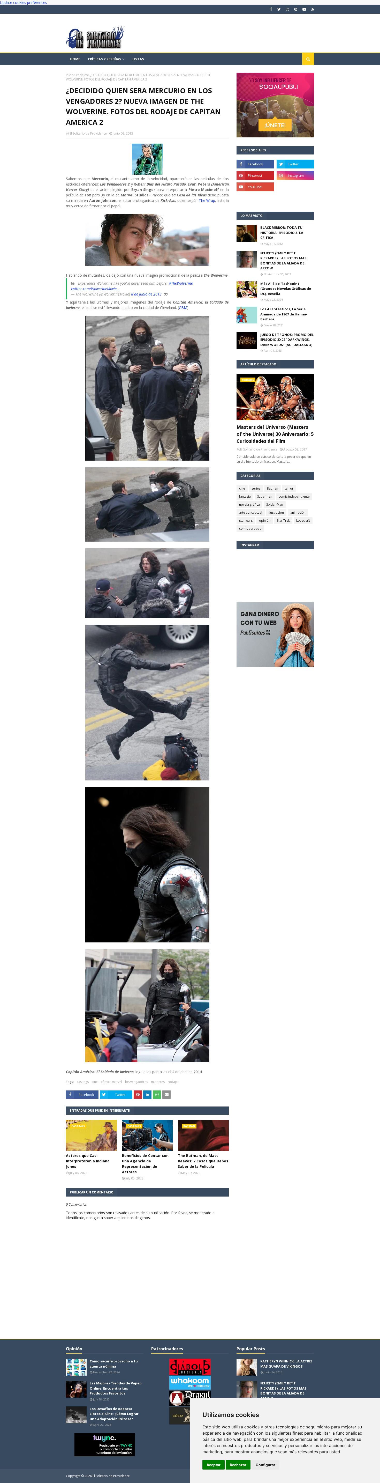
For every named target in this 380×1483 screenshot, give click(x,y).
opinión (264, 520)
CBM (183, 307)
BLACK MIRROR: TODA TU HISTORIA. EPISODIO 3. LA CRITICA (281, 232)
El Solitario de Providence (88, 133)
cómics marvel (111, 1082)
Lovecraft (303, 520)
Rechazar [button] (238, 1465)
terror (289, 488)
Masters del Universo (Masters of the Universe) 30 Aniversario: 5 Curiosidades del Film (275, 434)
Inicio (70, 75)
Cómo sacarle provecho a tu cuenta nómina (114, 1364)
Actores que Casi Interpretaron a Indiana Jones (88, 1161)
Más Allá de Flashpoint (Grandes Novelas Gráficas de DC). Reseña (285, 288)
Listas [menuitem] (138, 59)
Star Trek (283, 520)
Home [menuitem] (75, 59)
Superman (264, 496)
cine (95, 1082)
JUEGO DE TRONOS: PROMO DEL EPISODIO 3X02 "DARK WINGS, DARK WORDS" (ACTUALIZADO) (287, 339)
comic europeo (250, 528)
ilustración (276, 512)
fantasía (245, 496)
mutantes (158, 1082)
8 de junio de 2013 (146, 294)
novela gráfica (249, 504)
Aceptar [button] (214, 1465)
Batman (272, 488)
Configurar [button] (265, 1465)
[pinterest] (296, 9)
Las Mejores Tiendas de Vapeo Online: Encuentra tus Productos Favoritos (116, 1388)
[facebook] (271, 9)
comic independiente (294, 496)
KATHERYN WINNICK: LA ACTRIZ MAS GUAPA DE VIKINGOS (286, 1364)
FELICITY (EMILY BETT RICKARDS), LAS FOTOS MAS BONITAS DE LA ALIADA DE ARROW (283, 261)
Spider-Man (274, 504)
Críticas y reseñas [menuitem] (104, 59)
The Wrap (207, 200)
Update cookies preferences (23, 2)
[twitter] (279, 9)
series (256, 488)
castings (83, 1082)
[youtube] (304, 9)
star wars (246, 520)
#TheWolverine (181, 283)
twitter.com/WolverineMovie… (95, 288)
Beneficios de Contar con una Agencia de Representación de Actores (145, 1163)
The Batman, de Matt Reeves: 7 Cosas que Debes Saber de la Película (203, 1161)
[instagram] (287, 9)
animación (298, 512)
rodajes (82, 75)
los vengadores (136, 1082)
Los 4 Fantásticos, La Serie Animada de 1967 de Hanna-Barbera (283, 314)
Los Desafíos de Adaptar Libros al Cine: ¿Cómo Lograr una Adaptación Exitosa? (114, 1413)
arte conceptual (250, 512)
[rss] (312, 9)
